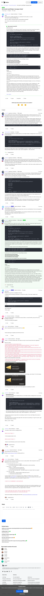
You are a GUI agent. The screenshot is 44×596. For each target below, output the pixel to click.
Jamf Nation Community (6, 580)
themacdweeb (7, 132)
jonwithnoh (7, 392)
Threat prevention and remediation (34, 582)
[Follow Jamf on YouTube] (7, 571)
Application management (17, 582)
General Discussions (12, 5)
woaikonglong (6, 557)
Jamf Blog (4, 582)
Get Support (6, 5)
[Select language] (29, 2)
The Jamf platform (16, 577)
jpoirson (6, 326)
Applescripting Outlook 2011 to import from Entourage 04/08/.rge (14, 540)
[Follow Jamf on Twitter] (2, 571)
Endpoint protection (31, 580)
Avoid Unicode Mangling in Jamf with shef (30, 494)
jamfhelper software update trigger (8, 534)
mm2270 (6, 113)
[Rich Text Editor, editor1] (22, 513)
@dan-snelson (13, 476)
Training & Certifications (6, 578)
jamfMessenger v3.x (5, 531)
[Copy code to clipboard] (39, 33)
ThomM (5, 554)
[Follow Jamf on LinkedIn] (5, 571)
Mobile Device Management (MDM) (19, 580)
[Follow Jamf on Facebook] (11, 571)
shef (15, 475)
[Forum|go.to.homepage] (6, 2)
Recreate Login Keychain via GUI (8, 537)
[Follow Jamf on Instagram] (9, 571)
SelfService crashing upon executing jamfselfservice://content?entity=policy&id (16, 528)
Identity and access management (33, 578)
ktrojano (5, 551)
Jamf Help (4, 577)
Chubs (5, 548)
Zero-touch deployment (17, 578)
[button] (2, 2)
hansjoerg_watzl (8, 14)
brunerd (6, 459)
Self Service (30, 577)
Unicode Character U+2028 (12, 453)
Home (2, 5)
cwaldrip (6, 338)
